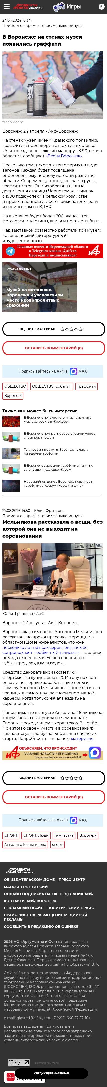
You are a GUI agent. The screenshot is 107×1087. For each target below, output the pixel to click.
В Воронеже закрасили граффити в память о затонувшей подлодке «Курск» (58, 467)
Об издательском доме (29, 879)
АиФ (40, 613)
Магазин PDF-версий (26, 887)
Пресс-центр (72, 879)
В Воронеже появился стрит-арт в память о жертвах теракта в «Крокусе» (58, 419)
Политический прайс (70, 908)
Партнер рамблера (47, 1062)
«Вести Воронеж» (64, 156)
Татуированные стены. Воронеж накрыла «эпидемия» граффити (56, 451)
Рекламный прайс (23, 908)
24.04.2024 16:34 (16, 20)
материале (82, 738)
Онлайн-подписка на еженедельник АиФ (48, 894)
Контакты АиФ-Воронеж (30, 901)
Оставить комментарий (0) (54, 348)
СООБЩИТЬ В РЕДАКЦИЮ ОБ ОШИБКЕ (41, 926)
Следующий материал (51, 1073)
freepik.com (12, 122)
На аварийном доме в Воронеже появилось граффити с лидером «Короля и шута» (58, 483)
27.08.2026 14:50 (16, 510)
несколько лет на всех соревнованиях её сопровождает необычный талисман (45, 650)
